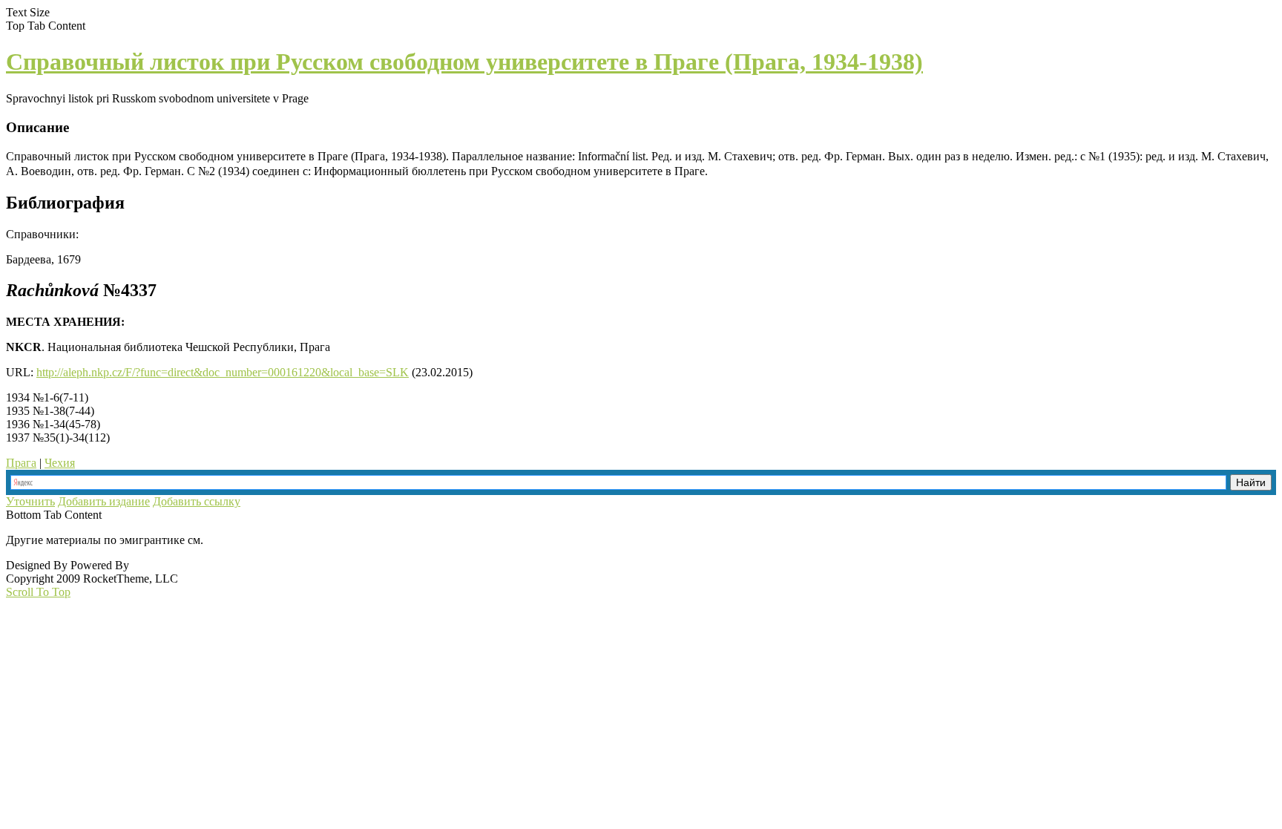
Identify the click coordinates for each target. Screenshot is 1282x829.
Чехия (60, 462)
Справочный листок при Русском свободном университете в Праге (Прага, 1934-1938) (464, 61)
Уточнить (30, 501)
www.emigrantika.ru (258, 540)
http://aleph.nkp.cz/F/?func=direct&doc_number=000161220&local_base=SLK (222, 372)
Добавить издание (104, 501)
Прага (21, 462)
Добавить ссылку (196, 501)
